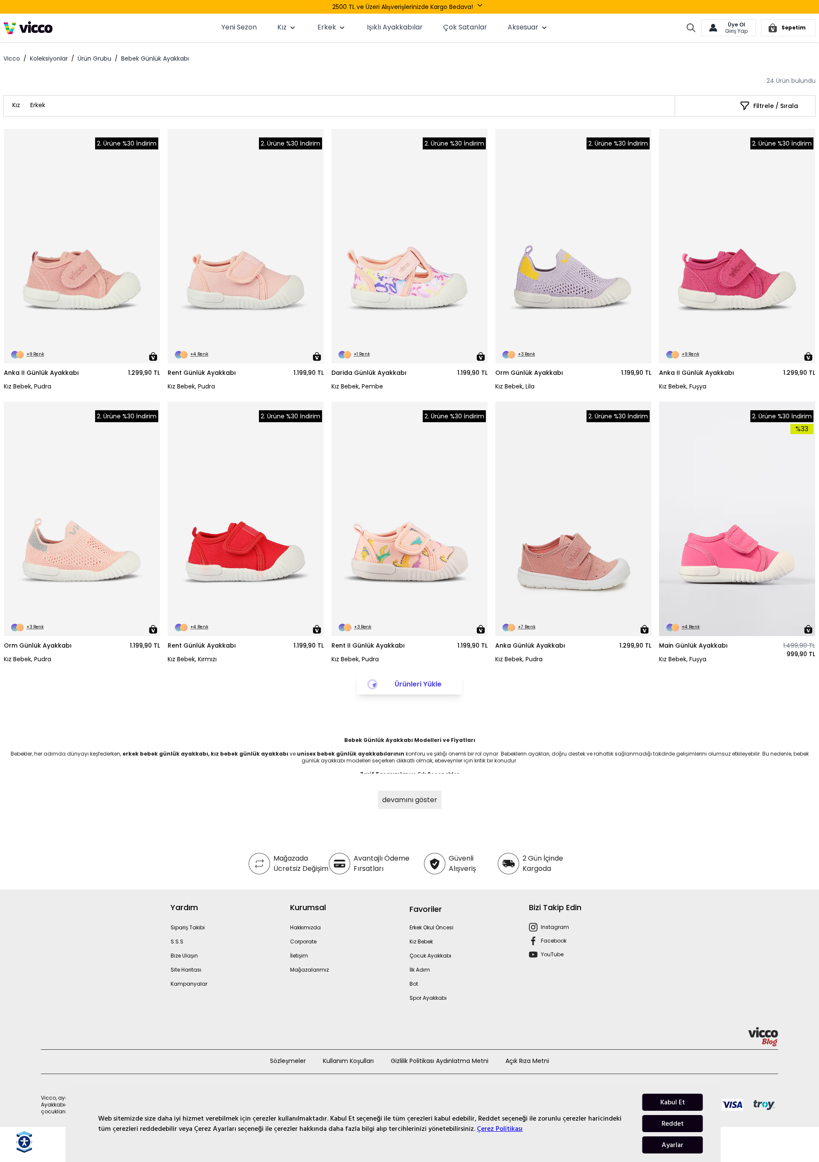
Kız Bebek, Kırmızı (192, 659)
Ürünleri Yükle (418, 684)
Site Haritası (186, 969)
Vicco (11, 58)
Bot (414, 983)
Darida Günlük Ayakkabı (369, 372)
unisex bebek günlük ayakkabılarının (351, 753)
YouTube (552, 954)
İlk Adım (420, 969)
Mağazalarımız (309, 969)
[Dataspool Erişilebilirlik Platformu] (24, 1141)
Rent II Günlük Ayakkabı (368, 645)
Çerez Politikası (500, 1128)
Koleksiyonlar (49, 58)
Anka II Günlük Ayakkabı (41, 372)
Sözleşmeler (288, 1061)
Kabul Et (672, 1102)
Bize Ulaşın (184, 955)
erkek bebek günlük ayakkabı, (166, 753)
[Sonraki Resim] (150, 246)
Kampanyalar (189, 983)
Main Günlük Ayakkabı (693, 645)
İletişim (299, 955)
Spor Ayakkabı (428, 997)
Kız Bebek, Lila (514, 386)
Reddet (673, 1123)
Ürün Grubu (94, 58)
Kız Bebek (421, 941)
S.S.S (177, 941)
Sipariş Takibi (188, 927)
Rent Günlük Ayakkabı (202, 372)
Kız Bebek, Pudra (27, 386)
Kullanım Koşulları (348, 1061)
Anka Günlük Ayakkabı (530, 645)
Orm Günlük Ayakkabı (529, 372)
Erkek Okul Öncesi (431, 927)
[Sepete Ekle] (153, 356)
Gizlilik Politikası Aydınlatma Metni (439, 1061)
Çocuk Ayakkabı (430, 955)
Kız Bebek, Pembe (357, 386)
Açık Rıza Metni (527, 1061)
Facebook (553, 940)
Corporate (303, 941)
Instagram (555, 927)
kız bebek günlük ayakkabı (249, 753)
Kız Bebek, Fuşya (682, 386)
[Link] (27, 28)
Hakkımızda (305, 927)
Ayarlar (672, 1144)
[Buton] (481, 7)
